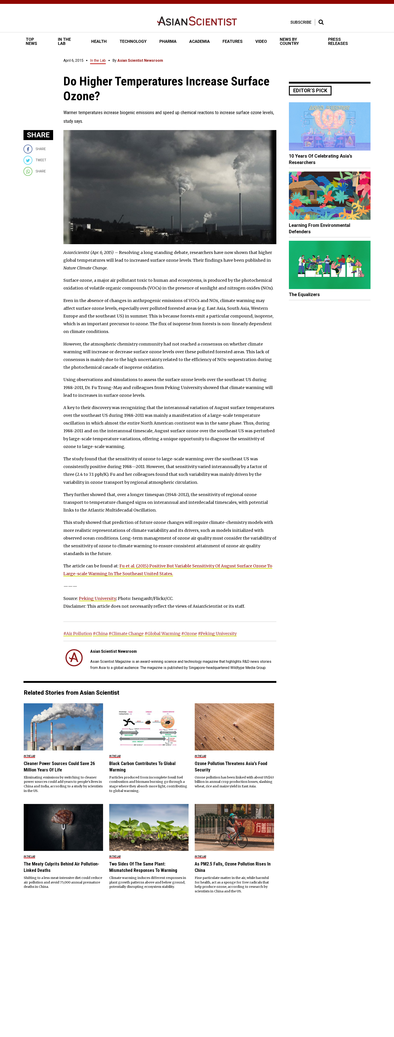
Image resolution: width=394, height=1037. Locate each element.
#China (100, 633)
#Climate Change (126, 633)
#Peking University (217, 633)
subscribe (300, 22)
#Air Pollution (77, 633)
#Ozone (189, 633)
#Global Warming (162, 633)
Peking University (97, 598)
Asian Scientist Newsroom (140, 60)
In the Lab (98, 60)
